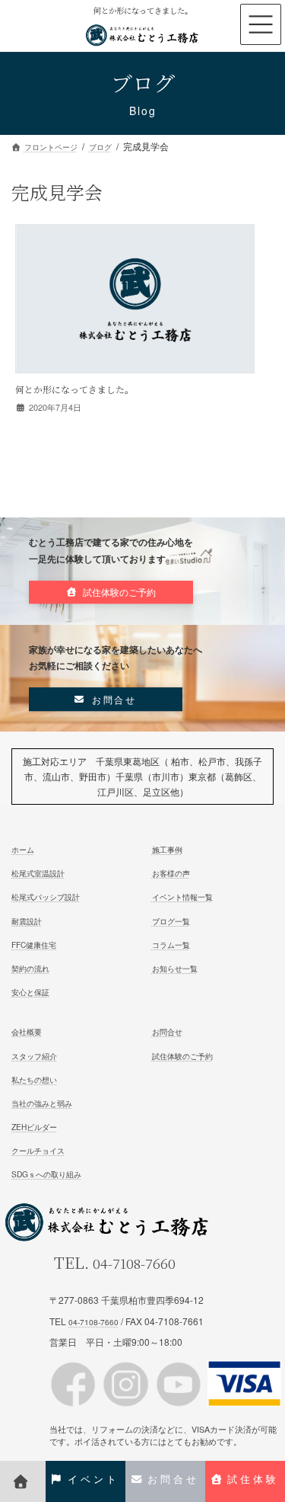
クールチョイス (38, 1150)
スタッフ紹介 (34, 1056)
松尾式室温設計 (38, 873)
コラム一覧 (171, 944)
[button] (111, 592)
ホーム (22, 849)
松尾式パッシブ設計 (45, 897)
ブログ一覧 (171, 921)
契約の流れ (30, 968)
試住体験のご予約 (182, 1056)
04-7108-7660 (134, 1263)
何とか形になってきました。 (74, 389)
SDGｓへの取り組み (46, 1174)
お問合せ (167, 1032)
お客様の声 (171, 873)
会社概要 (26, 1032)
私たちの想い (34, 1079)
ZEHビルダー (34, 1126)
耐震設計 (26, 921)
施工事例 (167, 849)
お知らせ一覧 (175, 968)
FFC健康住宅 (33, 944)
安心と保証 (30, 992)
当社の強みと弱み (41, 1103)
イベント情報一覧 (182, 897)
